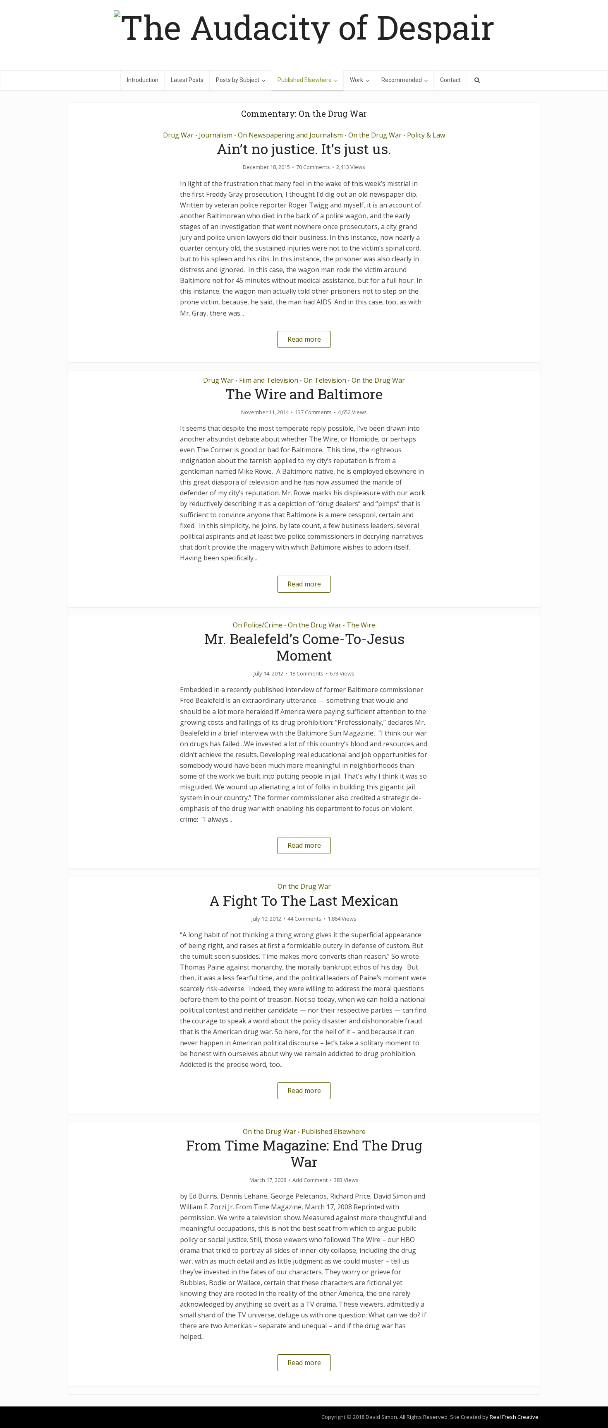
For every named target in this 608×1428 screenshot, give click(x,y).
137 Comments (313, 412)
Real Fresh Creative (514, 1417)
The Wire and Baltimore (304, 393)
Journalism (215, 135)
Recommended (401, 80)
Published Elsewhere (305, 80)
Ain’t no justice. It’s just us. (304, 148)
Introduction (142, 80)
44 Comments (304, 918)
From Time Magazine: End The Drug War (304, 1153)
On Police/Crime (257, 625)
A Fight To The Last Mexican (304, 900)
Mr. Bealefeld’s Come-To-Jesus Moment (304, 646)
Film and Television (268, 380)
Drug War (178, 135)
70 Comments (313, 167)
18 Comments (306, 673)
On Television (325, 380)
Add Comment (310, 1180)
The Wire (361, 625)
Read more (304, 339)
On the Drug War (375, 135)
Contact (450, 80)
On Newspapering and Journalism (290, 135)
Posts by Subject (237, 80)
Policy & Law (426, 135)
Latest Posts (187, 80)
